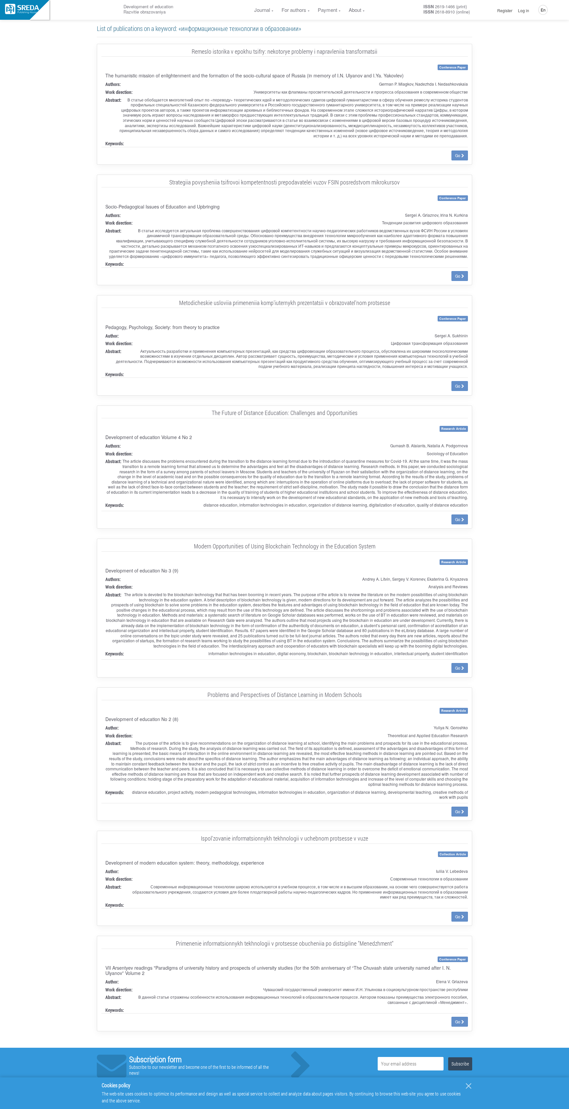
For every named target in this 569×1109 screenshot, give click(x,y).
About (355, 9)
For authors (294, 9)
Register (504, 10)
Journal (262, 9)
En (543, 10)
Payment (327, 9)
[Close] (468, 1086)
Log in (523, 10)
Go (458, 155)
